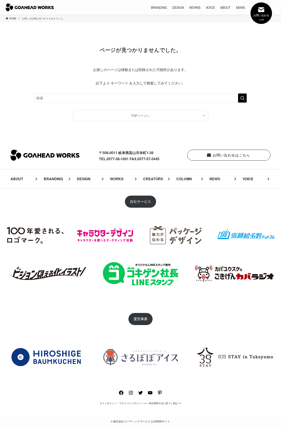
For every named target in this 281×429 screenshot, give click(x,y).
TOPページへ (140, 115)
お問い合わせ (261, 15)
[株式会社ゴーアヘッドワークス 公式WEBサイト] (30, 7)
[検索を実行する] (242, 98)
